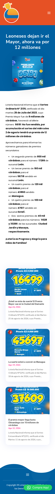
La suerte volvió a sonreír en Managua (26, 362)
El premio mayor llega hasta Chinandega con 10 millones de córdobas (23, 422)
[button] (38, 487)
